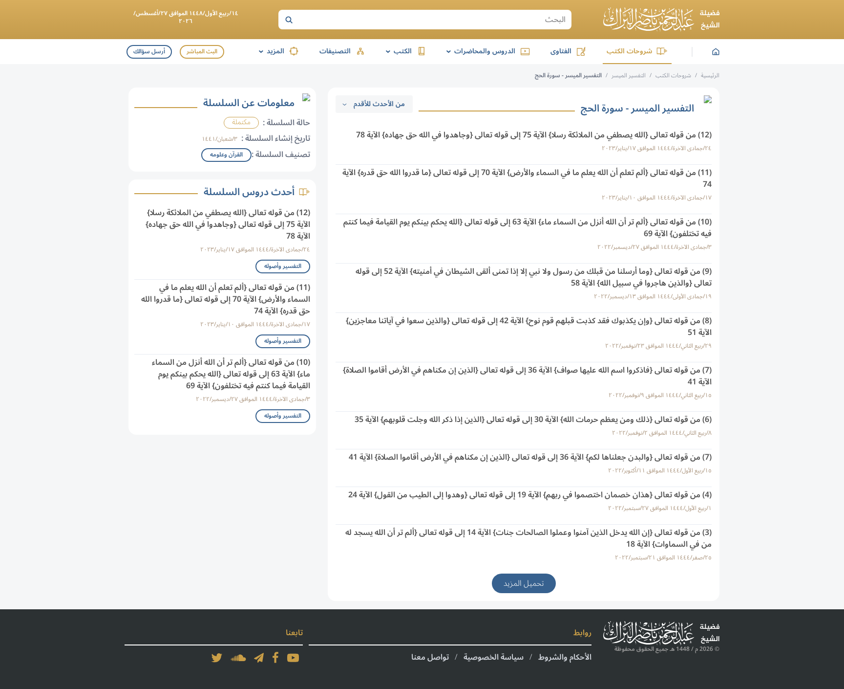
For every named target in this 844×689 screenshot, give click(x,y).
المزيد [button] (269, 51)
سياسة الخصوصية (494, 657)
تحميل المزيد (524, 583)
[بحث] (288, 19)
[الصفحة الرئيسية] (661, 19)
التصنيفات (335, 51)
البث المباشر (202, 51)
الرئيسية (710, 75)
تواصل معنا (430, 657)
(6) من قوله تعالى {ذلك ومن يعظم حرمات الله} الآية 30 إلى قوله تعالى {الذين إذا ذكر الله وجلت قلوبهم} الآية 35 (533, 419)
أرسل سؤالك (149, 51)
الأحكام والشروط (564, 657)
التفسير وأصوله (282, 266)
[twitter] (217, 657)
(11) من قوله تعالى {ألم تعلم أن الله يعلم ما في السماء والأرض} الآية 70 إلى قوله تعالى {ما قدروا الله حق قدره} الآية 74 (527, 178)
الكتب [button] (397, 51)
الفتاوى (560, 51)
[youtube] (293, 658)
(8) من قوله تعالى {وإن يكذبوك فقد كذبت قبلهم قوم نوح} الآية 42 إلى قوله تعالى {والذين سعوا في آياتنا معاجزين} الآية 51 (529, 326)
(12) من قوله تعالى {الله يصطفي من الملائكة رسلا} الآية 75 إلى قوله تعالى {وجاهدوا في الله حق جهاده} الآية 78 (534, 135)
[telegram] (259, 658)
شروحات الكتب (629, 51)
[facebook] (275, 658)
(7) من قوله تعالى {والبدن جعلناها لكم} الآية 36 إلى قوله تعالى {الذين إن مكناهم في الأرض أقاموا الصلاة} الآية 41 (530, 457)
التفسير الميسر (629, 75)
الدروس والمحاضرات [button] (479, 51)
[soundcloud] (238, 658)
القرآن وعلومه (226, 155)
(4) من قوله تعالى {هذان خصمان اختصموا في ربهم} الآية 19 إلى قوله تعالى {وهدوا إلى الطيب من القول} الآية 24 (530, 495)
